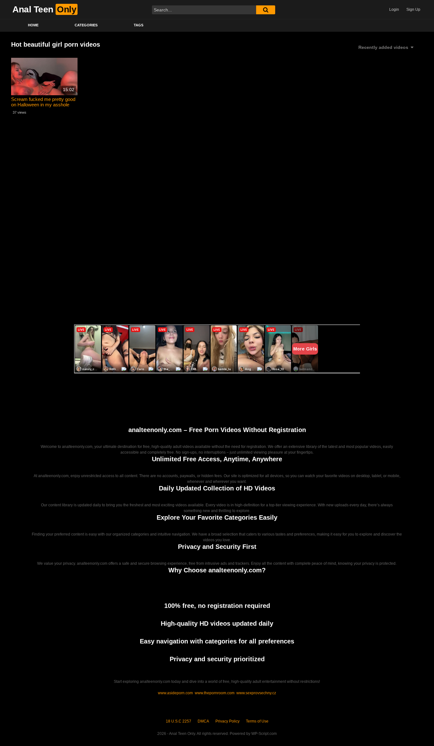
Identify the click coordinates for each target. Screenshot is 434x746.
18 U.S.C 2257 (178, 721)
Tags (138, 25)
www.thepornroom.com (214, 693)
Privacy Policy (227, 721)
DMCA (203, 721)
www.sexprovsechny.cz (256, 693)
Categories (86, 25)
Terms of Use (257, 721)
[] (265, 9)
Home (33, 25)
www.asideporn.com (175, 693)
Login (394, 9)
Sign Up (413, 9)
